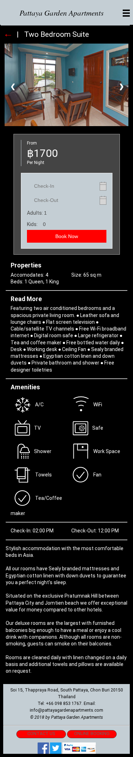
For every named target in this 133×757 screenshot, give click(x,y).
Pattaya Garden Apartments (62, 13)
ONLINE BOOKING (92, 733)
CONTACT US (41, 733)
